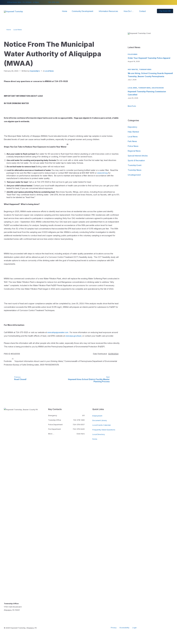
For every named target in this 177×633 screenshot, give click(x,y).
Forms (94, 439)
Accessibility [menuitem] (124, 628)
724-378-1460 (79, 420)
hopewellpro (35, 71)
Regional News (134, 151)
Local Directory (98, 434)
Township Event (134, 165)
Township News (145, 69)
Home (8, 30)
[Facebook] (161, 2)
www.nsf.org (102, 173)
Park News (132, 141)
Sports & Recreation (136, 160)
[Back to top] (171, 628)
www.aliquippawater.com (57, 332)
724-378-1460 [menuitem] (53, 2)
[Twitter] (169, 2)
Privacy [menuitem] (113, 628)
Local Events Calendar (101, 425)
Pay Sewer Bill (165, 11)
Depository (132, 127)
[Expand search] (151, 11)
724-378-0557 (79, 425)
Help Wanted (133, 69)
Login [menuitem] (134, 628)
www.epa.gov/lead (73, 336)
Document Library (99, 420)
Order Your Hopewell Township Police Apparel (149, 58)
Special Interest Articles (138, 156)
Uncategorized (158, 88)
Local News (17, 30)
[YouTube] (172, 2)
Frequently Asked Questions (103, 430)
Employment (97, 416)
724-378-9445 (79, 429)
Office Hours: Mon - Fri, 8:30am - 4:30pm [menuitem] (23, 2)
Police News (132, 54)
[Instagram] (165, 2)
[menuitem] (64, 11)
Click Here (81, 434)
